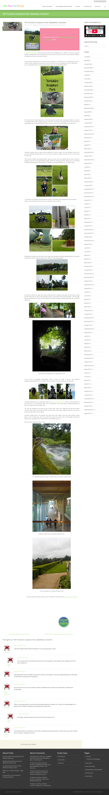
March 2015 (87, 306)
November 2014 (88, 321)
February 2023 (88, 86)
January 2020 (87, 123)
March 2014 (87, 351)
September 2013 (88, 365)
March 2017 (87, 218)
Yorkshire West (56, 25)
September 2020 (88, 108)
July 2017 (86, 204)
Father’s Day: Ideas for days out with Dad (18, 634)
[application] (94, 31)
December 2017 (88, 189)
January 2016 (87, 270)
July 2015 (86, 292)
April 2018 (86, 174)
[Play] (86, 35)
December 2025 (88, 67)
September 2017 (88, 196)
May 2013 (86, 380)
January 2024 (87, 82)
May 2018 (86, 170)
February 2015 (88, 310)
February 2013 (88, 391)
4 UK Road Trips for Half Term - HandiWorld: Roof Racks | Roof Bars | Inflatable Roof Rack (41, 758)
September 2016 (88, 240)
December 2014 (88, 317)
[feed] (101, 2)
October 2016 (87, 237)
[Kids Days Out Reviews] (12, 6)
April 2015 (86, 303)
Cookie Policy (61, 759)
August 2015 (87, 288)
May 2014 (86, 343)
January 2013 (87, 395)
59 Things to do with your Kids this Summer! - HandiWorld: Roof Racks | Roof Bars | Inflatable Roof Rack (40, 764)
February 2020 (88, 119)
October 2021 (87, 101)
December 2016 (88, 229)
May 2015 (86, 299)
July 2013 (86, 373)
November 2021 (88, 97)
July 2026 (86, 56)
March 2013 (87, 387)
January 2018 (87, 185)
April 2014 (86, 347)
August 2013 (87, 369)
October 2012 (87, 406)
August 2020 (87, 112)
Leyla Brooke (7, 652)
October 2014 (87, 325)
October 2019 (87, 130)
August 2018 (87, 163)
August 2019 (87, 137)
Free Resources (88, 6)
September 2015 (88, 284)
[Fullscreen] (103, 35)
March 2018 (87, 178)
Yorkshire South (49, 25)
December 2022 (88, 90)
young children (62, 25)
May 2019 (86, 141)
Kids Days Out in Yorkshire (70, 596)
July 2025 (86, 75)
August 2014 (87, 332)
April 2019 (86, 145)
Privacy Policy (61, 756)
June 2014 (87, 340)
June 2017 (87, 207)
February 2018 (88, 181)
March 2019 (87, 148)
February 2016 (88, 266)
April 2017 (86, 215)
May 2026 (86, 60)
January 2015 (87, 314)
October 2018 (87, 156)
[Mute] (100, 35)
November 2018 (88, 152)
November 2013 (88, 358)
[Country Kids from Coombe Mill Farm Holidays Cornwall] (64, 622)
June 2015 (87, 295)
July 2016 (86, 248)
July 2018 (86, 167)
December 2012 (88, 398)
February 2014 (88, 354)
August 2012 (87, 413)
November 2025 (88, 71)
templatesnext (99, 791)
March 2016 (87, 262)
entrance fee (40, 25)
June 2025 (87, 79)
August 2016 (87, 244)
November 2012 (88, 402)
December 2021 (88, 93)
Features (78, 6)
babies (36, 25)
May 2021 (86, 104)
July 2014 (86, 336)
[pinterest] (99, 2)
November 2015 (88, 277)
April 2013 (86, 384)
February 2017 (88, 222)
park (44, 25)
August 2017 (87, 200)
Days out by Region (47, 6)
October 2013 (87, 362)
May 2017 (86, 211)
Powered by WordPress (78, 791)
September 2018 (88, 159)
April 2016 (86, 259)
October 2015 (87, 281)
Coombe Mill (6, 707)
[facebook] (95, 2)
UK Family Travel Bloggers (93, 759)
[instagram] (103, 2)
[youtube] (105, 2)
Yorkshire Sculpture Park (30, 52)
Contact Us (98, 6)
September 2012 (88, 409)
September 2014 (88, 329)
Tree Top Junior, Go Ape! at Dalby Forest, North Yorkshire (59, 634)
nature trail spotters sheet (57, 401)
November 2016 (88, 233)
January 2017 (87, 226)
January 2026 (87, 64)
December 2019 (88, 126)
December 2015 (88, 273)
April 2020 (86, 115)
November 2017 (88, 192)
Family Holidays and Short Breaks (64, 6)
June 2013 (87, 376)
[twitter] (97, 2)
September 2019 (88, 134)
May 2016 (86, 255)
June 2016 (87, 251)
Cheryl (5, 678)
